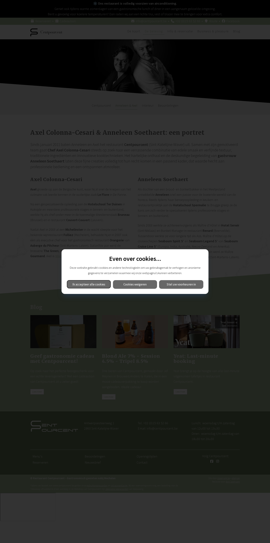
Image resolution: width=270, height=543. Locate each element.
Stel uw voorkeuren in (181, 284)
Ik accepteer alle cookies (88, 284)
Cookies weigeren (135, 284)
